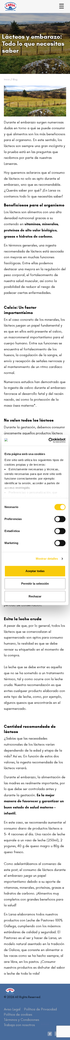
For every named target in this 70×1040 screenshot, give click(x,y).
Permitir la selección (35, 583)
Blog (15, 79)
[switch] (55, 517)
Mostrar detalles (47, 558)
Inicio (7, 79)
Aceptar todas (35, 571)
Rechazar (35, 596)
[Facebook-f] (50, 1034)
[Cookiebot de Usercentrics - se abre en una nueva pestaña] (49, 440)
